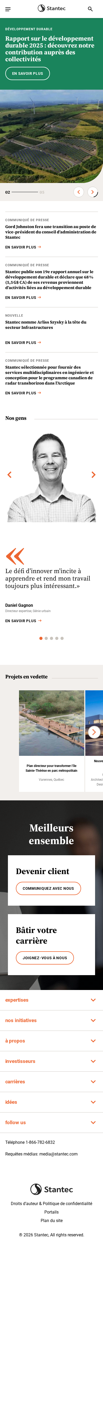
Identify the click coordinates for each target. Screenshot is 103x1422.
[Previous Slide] (78, 192)
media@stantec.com (58, 1154)
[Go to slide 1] (41, 638)
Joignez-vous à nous (45, 958)
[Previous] (9, 474)
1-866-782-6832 (40, 1142)
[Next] (93, 474)
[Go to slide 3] (51, 638)
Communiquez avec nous (48, 888)
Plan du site (52, 1220)
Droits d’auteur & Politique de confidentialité (51, 1203)
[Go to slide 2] (46, 638)
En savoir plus (20, 621)
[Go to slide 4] (56, 638)
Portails (51, 1212)
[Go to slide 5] (62, 638)
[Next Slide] (92, 192)
